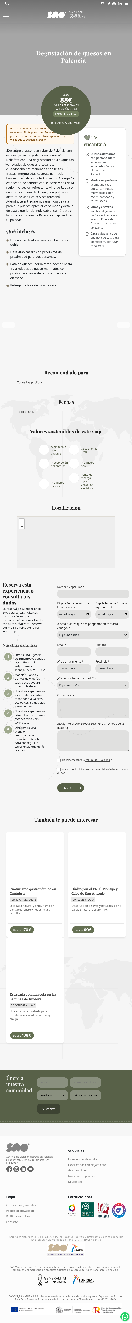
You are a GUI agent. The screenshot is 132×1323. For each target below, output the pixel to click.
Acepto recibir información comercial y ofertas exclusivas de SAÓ (92, 771)
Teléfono (102, 645)
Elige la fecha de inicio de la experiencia (73, 605)
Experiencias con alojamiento (87, 1165)
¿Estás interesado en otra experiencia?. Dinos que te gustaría (90, 726)
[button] (123, 325)
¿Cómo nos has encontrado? (76, 678)
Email (61, 645)
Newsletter (75, 1182)
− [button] (22, 526)
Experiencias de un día (82, 1159)
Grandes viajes (77, 1170)
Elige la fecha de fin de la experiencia (111, 605)
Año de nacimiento (70, 661)
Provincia (102, 661)
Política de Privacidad (97, 759)
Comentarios (65, 695)
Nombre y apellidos (70, 587)
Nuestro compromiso (82, 1176)
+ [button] (22, 521)
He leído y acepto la (87, 759)
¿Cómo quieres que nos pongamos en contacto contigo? (87, 626)
